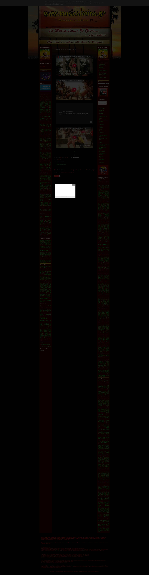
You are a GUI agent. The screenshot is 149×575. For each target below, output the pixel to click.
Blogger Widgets (67, 196)
